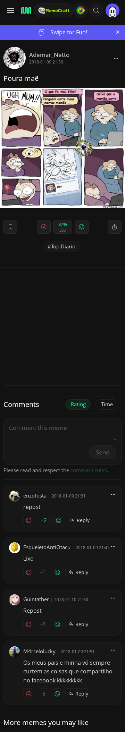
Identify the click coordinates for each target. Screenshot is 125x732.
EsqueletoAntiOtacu (47, 547)
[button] (96, 10)
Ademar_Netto (49, 55)
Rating (78, 404)
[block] (116, 57)
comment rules (88, 470)
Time (107, 404)
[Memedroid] (25, 10)
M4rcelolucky (39, 651)
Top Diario (63, 246)
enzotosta (35, 495)
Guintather (36, 599)
